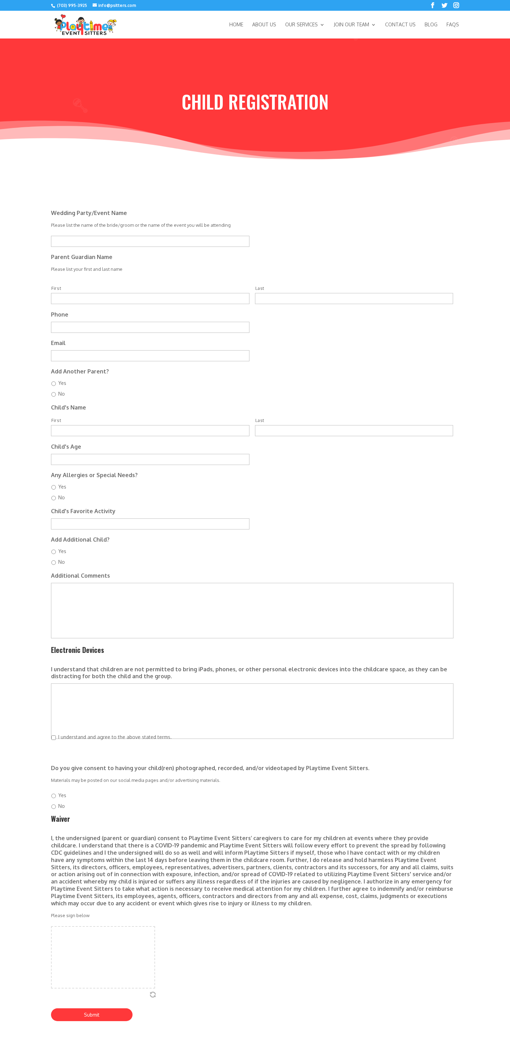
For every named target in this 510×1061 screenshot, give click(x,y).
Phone (59, 314)
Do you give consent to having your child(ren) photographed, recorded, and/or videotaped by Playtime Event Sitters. (210, 768)
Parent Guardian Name (81, 256)
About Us (264, 24)
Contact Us (400, 24)
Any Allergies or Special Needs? (94, 475)
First (56, 288)
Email (58, 342)
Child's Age (66, 446)
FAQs (453, 24)
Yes (62, 383)
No (61, 394)
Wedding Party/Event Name (89, 212)
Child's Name (68, 407)
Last (260, 288)
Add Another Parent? (80, 371)
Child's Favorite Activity (83, 511)
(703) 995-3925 (71, 5)
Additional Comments (80, 575)
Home (236, 24)
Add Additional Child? (80, 539)
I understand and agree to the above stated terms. (115, 737)
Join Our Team (351, 24)
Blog (431, 24)
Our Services (301, 24)
